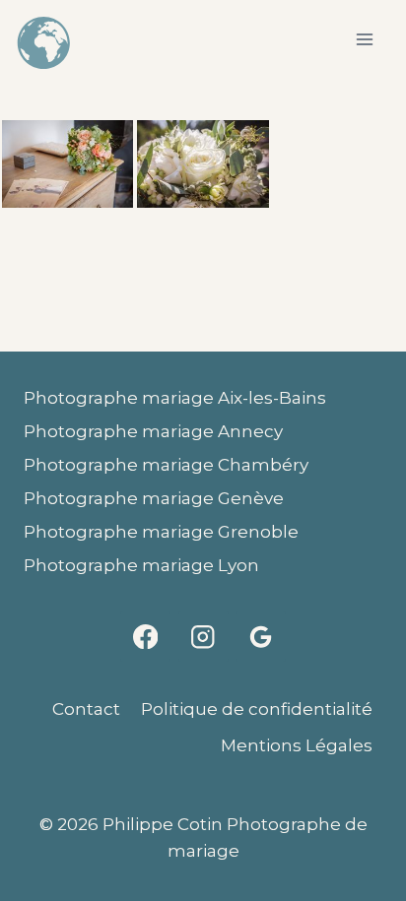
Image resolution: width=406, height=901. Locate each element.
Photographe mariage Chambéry (166, 465)
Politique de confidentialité (256, 709)
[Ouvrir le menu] (364, 39)
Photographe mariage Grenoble (161, 532)
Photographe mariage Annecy (153, 431)
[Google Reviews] (261, 636)
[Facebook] (145, 636)
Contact (86, 709)
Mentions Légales (296, 745)
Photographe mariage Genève (154, 498)
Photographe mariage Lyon (141, 565)
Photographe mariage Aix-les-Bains (175, 398)
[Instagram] (203, 636)
